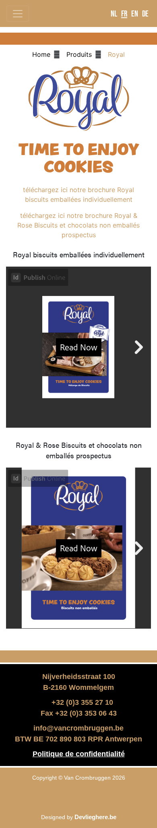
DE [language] (145, 13)
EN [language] (134, 13)
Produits (79, 54)
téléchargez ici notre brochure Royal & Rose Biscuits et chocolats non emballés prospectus (78, 225)
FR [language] (124, 13)
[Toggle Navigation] (17, 14)
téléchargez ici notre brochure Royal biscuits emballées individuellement (78, 194)
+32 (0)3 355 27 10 (81, 702)
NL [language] (114, 13)
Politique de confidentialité (79, 754)
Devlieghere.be (95, 817)
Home (41, 54)
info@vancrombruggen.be (78, 728)
